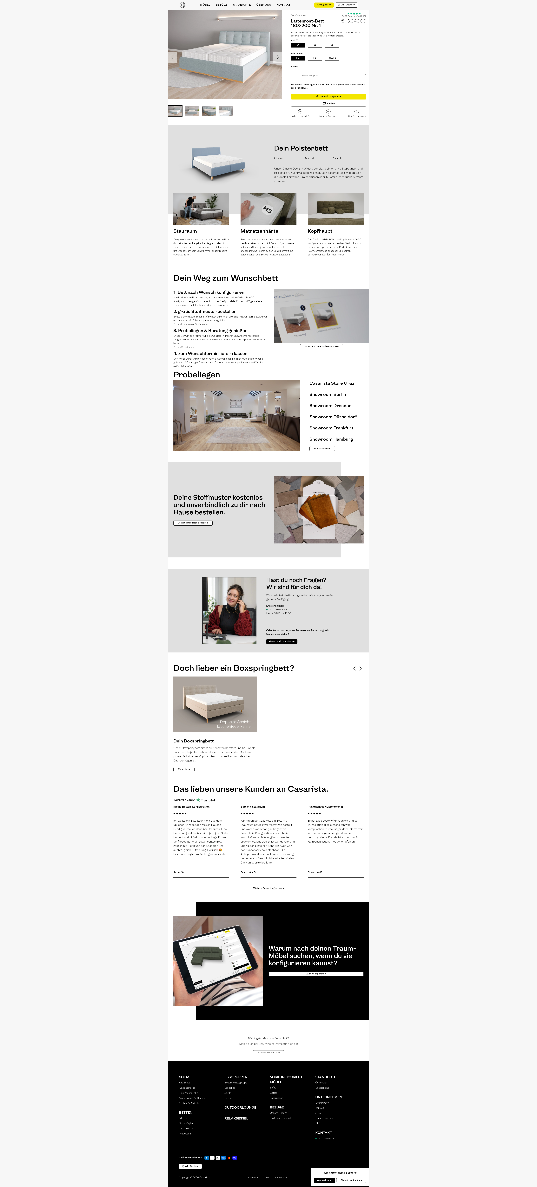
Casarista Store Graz (331, 383)
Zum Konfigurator (316, 974)
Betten (185, 1112)
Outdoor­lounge (240, 1107)
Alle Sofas (184, 1083)
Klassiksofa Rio (187, 1088)
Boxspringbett (187, 1123)
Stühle (227, 1093)
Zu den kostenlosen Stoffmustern (191, 324)
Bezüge (277, 1107)
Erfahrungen (322, 1103)
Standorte (325, 1077)
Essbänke (229, 1088)
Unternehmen (328, 1097)
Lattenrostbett (187, 1128)
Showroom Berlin (327, 395)
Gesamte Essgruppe (235, 1083)
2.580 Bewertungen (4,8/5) (354, 16)
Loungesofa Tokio (188, 1093)
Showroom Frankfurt (331, 428)
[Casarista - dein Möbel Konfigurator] (182, 5)
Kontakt (319, 1108)
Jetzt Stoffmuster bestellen (193, 523)
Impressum (281, 1178)
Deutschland (322, 1088)
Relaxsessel (236, 1118)
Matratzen (185, 1134)
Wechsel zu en (324, 1180)
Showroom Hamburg (331, 439)
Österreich (321, 1083)
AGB (267, 1178)
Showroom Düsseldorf (333, 417)
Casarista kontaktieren (282, 641)
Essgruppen (236, 1077)
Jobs (318, 1113)
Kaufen (331, 103)
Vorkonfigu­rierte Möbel (287, 1080)
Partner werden (324, 1118)
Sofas (184, 1077)
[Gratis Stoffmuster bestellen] (308, 5)
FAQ (318, 1123)
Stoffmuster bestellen (281, 1118)
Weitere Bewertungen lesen (268, 888)
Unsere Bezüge (278, 1113)
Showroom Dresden (330, 406)
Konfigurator (324, 5)
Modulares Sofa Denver (192, 1098)
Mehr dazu (184, 769)
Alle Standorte (322, 448)
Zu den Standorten (183, 347)
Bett (292, 15)
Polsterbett (301, 15)
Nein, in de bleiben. (351, 1180)
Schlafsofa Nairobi (189, 1103)
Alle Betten (185, 1118)
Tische (228, 1098)
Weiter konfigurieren (330, 96)
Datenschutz (252, 1178)
